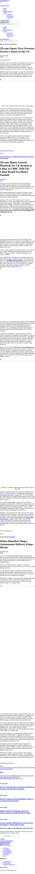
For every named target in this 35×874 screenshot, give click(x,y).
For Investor (10, 16)
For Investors (6, 863)
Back (1, 772)
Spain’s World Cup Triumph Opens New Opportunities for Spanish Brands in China (15, 812)
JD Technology (7, 851)
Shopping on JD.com (9, 864)
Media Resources (8, 11)
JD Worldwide (4, 158)
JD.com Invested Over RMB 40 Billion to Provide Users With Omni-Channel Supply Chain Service (16, 776)
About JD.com (7, 861)
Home (5, 8)
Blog (4, 10)
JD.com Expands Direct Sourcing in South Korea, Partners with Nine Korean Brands (17, 788)
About (5, 13)
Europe (10, 156)
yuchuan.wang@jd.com (6, 150)
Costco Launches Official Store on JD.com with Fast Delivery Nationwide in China (16, 824)
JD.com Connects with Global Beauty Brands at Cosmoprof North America (16, 800)
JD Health (6, 854)
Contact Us (10, 17)
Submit (2, 839)
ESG (4, 855)
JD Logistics (11, 537)
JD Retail (30, 156)
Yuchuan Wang (4, 55)
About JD (9, 14)
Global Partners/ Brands (20, 156)
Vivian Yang (3, 179)
